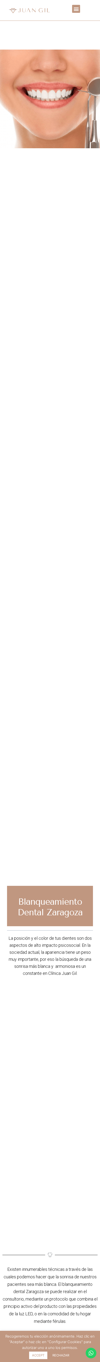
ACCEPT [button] (38, 1355)
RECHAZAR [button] (60, 1355)
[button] (76, 9)
